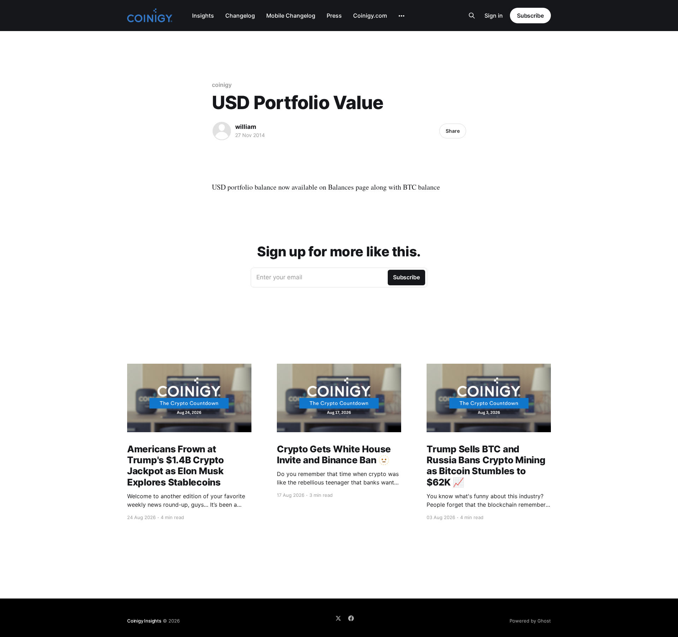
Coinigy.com (370, 15)
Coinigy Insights (144, 621)
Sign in (493, 15)
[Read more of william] (222, 131)
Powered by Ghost (530, 621)
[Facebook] (351, 618)
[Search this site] (471, 15)
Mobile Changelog (290, 15)
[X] (338, 618)
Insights (203, 15)
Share (453, 131)
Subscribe (530, 15)
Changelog (240, 15)
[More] (401, 16)
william (245, 126)
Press (334, 15)
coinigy (221, 84)
